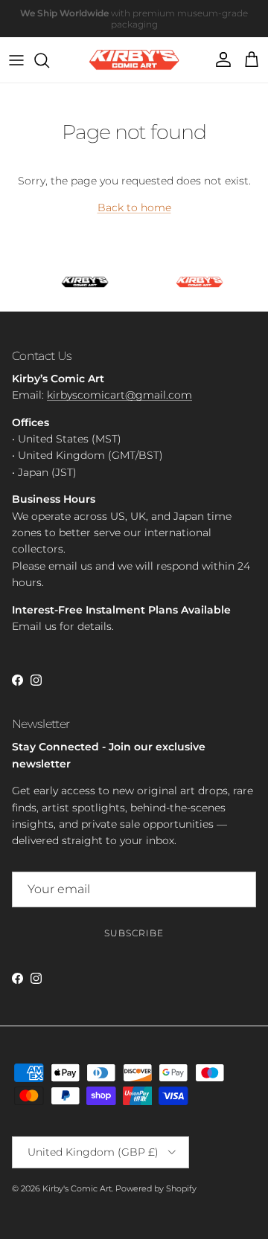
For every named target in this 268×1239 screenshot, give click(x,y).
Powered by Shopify (156, 1188)
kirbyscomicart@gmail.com (119, 395)
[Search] (49, 60)
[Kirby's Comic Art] (134, 60)
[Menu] (16, 60)
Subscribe (134, 933)
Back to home (134, 207)
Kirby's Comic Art (77, 1188)
